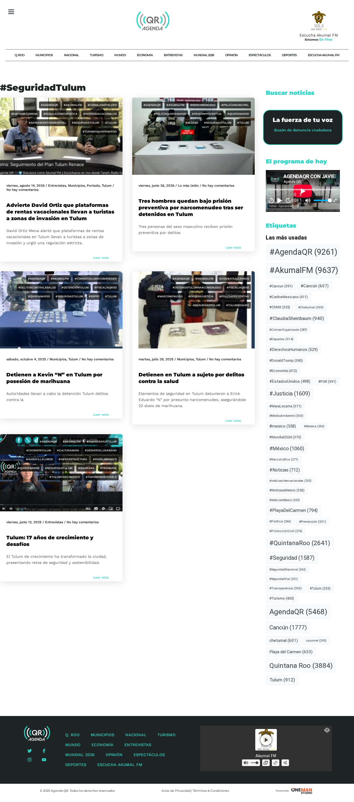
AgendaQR (298, 611)
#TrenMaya (108, 468)
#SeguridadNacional (287, 569)
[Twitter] (29, 750)
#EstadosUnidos (289, 381)
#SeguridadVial (283, 579)
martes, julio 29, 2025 (156, 359)
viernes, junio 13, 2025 (23, 522)
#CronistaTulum (38, 450)
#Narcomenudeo (202, 104)
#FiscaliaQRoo (238, 287)
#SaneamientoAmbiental (47, 122)
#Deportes (281, 339)
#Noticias (284, 470)
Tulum (106, 186)
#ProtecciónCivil (285, 531)
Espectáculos (260, 55)
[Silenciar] (308, 200)
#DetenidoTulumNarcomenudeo (197, 287)
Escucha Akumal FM (323, 55)
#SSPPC (94, 296)
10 (271, 200)
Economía (145, 55)
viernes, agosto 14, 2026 (25, 186)
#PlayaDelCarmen (293, 510)
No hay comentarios (22, 190)
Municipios (44, 55)
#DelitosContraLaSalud (37, 287)
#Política (280, 521)
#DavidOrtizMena (24, 113)
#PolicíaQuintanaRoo (170, 113)
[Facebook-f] (44, 750)
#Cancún (315, 285)
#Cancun (281, 286)
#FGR (327, 381)
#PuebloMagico (105, 459)
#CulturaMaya (68, 450)
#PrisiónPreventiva (207, 113)
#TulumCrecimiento (65, 476)
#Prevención (312, 522)
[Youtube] (44, 759)
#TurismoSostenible (101, 476)
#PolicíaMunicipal (235, 104)
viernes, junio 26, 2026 (156, 186)
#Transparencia (285, 588)
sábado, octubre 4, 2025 (26, 359)
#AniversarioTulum (102, 441)
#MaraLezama (285, 406)
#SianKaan (86, 468)
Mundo (120, 55)
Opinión (231, 55)
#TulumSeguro (237, 305)
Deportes (289, 55)
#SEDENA (192, 122)
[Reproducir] (280, 200)
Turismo (96, 55)
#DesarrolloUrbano (101, 450)
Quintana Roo (301, 666)
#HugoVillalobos (39, 459)
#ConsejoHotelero (102, 104)
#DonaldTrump (286, 360)
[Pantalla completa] (335, 200)
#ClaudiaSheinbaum (296, 318)
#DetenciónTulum (75, 287)
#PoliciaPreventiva (234, 296)
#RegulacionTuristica (60, 113)
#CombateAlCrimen (234, 278)
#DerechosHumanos (293, 349)
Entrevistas (173, 55)
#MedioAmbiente (286, 416)
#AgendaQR (49, 104)
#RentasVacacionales (100, 113)
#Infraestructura (73, 459)
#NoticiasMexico (286, 490)
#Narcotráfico (283, 459)
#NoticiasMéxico (284, 500)
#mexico (282, 426)
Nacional (71, 55)
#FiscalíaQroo (106, 287)
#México (286, 448)
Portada (93, 186)
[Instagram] (29, 759)
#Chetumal (311, 307)
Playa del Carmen (291, 651)
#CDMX (279, 307)
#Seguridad (291, 557)
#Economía (283, 371)
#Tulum (111, 122)
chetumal (283, 640)
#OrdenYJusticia (201, 296)
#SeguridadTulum (85, 122)
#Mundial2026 (285, 437)
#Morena (314, 426)
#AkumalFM (73, 104)
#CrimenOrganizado (288, 330)
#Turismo (281, 598)
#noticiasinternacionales (290, 481)
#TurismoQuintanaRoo (100, 131)
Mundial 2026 (204, 55)
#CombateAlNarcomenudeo (96, 278)
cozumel (316, 640)
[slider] (322, 200)
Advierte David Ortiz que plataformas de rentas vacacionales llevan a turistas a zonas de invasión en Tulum (60, 212)
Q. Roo (19, 55)
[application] (303, 191)
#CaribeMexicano (288, 297)
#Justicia (289, 393)
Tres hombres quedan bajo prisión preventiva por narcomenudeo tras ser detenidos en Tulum (191, 207)
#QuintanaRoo (238, 113)
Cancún (288, 627)
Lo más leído (188, 186)
